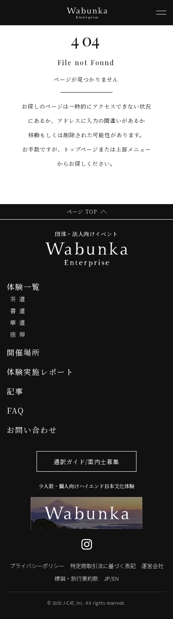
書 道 (17, 310)
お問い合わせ (32, 429)
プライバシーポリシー (37, 566)
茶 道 (17, 299)
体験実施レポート (40, 371)
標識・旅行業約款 (76, 578)
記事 (15, 390)
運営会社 (152, 566)
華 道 (17, 322)
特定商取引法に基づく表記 (103, 566)
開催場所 (23, 352)
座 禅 (17, 334)
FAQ (15, 410)
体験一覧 (23, 286)
